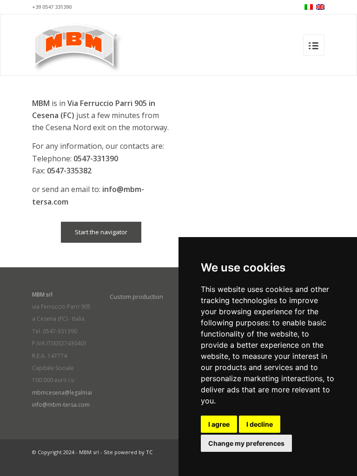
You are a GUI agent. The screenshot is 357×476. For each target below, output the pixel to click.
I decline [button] (259, 424)
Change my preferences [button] (246, 443)
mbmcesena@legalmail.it (65, 393)
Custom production (136, 296)
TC (149, 452)
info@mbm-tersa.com (61, 405)
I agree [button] (219, 424)
